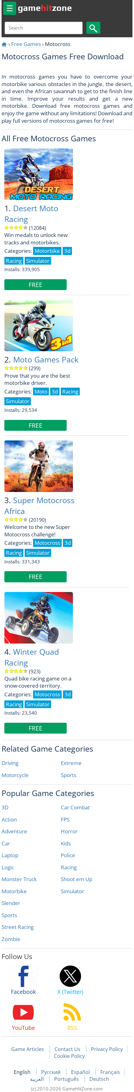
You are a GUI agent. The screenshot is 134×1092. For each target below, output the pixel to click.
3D (5, 807)
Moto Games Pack (46, 359)
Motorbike (14, 891)
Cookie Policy (69, 1056)
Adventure (14, 831)
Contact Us (67, 1049)
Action (9, 819)
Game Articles (27, 1049)
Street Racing (18, 926)
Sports (68, 775)
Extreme (71, 763)
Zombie (11, 939)
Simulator (72, 891)
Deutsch (99, 1079)
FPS (65, 819)
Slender (11, 903)
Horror (69, 831)
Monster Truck (19, 879)
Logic (8, 867)
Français (110, 1072)
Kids (66, 843)
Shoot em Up (76, 879)
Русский (51, 1072)
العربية (37, 1079)
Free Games (26, 44)
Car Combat (75, 807)
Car (6, 843)
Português (67, 1079)
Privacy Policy (107, 1049)
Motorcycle (15, 775)
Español (81, 1072)
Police (68, 855)
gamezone (45, 8)
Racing (69, 867)
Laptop (10, 855)
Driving (10, 763)
